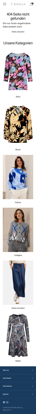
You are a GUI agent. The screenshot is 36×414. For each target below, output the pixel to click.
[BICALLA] (18, 4)
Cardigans (18, 255)
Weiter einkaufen (18, 32)
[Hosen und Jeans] (18, 283)
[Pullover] (18, 177)
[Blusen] (18, 124)
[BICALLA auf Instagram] (7, 402)
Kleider (18, 361)
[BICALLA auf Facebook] (4, 402)
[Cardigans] (18, 230)
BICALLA (20, 407)
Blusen (18, 150)
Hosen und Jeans (18, 308)
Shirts (18, 97)
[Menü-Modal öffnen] (4, 4)
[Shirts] (18, 71)
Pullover (18, 202)
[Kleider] (18, 335)
